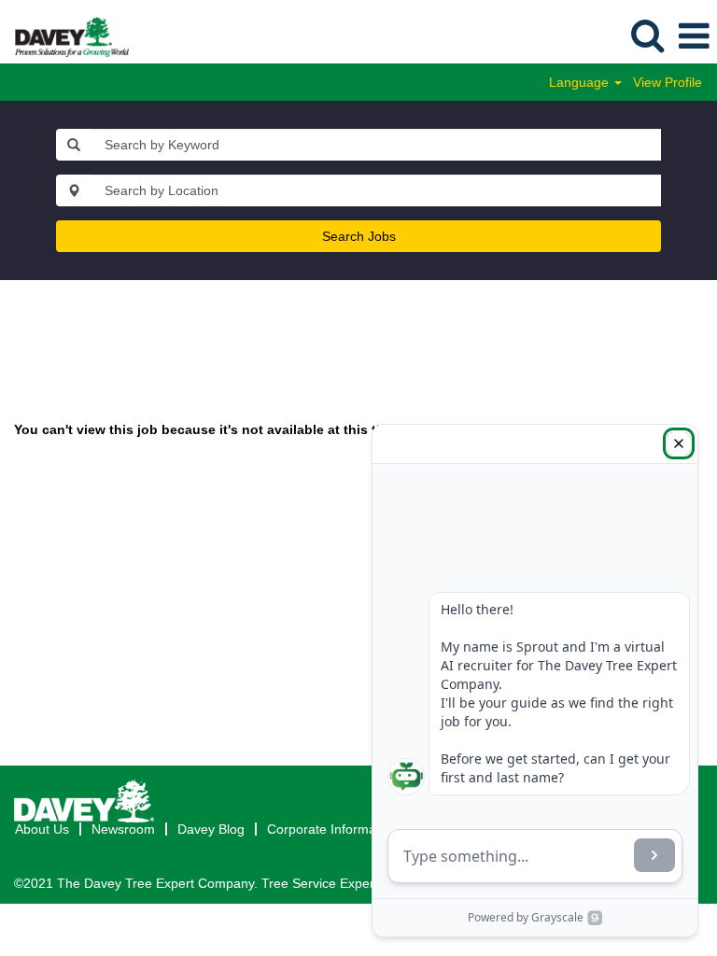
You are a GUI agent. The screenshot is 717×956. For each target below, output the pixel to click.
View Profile (667, 82)
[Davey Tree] (65, 35)
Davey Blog (211, 829)
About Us (42, 829)
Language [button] (580, 82)
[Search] (647, 35)
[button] (693, 36)
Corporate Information (332, 829)
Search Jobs (359, 236)
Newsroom (123, 829)
